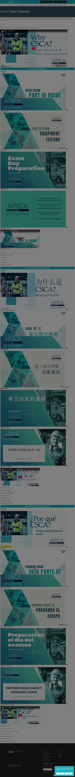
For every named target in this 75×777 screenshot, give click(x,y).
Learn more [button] (58, 770)
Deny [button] (60, 773)
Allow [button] (69, 773)
